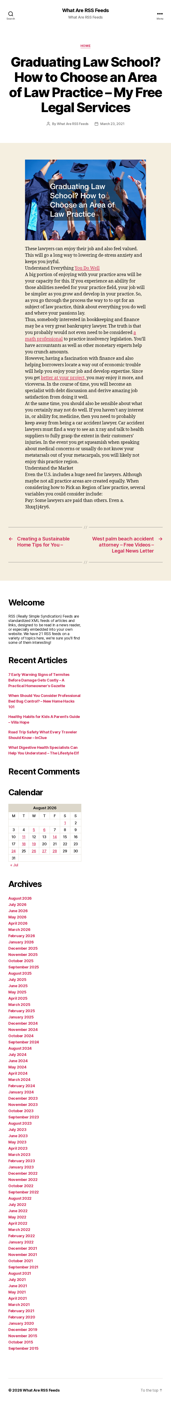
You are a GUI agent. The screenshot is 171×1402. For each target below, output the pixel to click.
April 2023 (17, 1148)
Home (85, 46)
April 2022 (17, 1223)
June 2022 (18, 1211)
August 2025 (20, 973)
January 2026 (21, 942)
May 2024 (17, 1067)
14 (55, 837)
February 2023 (21, 1161)
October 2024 (21, 1036)
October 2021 (20, 1261)
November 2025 (23, 954)
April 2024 (17, 1073)
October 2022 (20, 1186)
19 (34, 844)
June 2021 (17, 1286)
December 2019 (22, 1329)
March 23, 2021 (112, 124)
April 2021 (17, 1298)
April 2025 (17, 998)
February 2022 (21, 1236)
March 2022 (19, 1229)
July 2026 (17, 904)
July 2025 (17, 979)
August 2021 (19, 1273)
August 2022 (19, 1198)
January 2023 (21, 1167)
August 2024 (20, 1048)
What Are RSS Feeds (85, 10)
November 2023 (23, 1104)
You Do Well (87, 268)
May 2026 (17, 917)
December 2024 (23, 1023)
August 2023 (20, 1123)
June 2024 (18, 1061)
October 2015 (20, 1342)
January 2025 (21, 1017)
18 (24, 844)
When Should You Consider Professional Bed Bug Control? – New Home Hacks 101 (44, 701)
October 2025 (21, 961)
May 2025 (17, 992)
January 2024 (21, 1092)
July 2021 (17, 1279)
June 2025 (18, 986)
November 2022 (23, 1179)
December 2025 (23, 948)
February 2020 (21, 1317)
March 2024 (19, 1079)
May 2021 (17, 1292)
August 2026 (20, 898)
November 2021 (22, 1254)
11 (23, 837)
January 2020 (21, 1323)
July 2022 (17, 1204)
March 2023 (19, 1154)
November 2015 (22, 1336)
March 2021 (19, 1304)
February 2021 (21, 1311)
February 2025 (21, 1011)
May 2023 (17, 1142)
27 (44, 851)
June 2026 (18, 911)
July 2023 (17, 1129)
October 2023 (21, 1111)
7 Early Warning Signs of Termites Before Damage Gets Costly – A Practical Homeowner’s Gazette (38, 680)
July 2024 (17, 1054)
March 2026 (19, 929)
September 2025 (23, 967)
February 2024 (21, 1086)
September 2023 (23, 1117)
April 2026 (17, 923)
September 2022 (23, 1192)
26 (34, 851)
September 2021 (23, 1267)
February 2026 (21, 936)
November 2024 (23, 1029)
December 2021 (22, 1248)
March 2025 (19, 1004)
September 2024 (23, 1042)
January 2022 (21, 1242)
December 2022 (23, 1173)
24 (13, 851)
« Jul (14, 865)
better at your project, (64, 378)
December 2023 (23, 1098)
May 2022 (17, 1217)
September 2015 (23, 1348)
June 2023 (18, 1136)
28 (55, 851)
